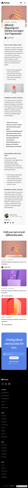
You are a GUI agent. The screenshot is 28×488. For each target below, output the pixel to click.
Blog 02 (3, 430)
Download (3, 457)
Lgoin (2, 465)
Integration (4, 454)
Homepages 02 (5, 395)
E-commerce (4, 424)
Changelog (4, 477)
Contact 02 (4, 448)
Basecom (12, 485)
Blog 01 (3, 427)
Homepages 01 (5, 392)
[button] (21, 3)
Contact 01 (4, 445)
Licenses (3, 474)
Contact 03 (4, 451)
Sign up (3, 468)
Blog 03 (3, 433)
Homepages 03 (5, 398)
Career (3, 404)
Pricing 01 (3, 415)
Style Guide (4, 471)
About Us (3, 401)
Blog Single (4, 436)
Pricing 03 (3, 421)
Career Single (4, 407)
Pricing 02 (3, 418)
